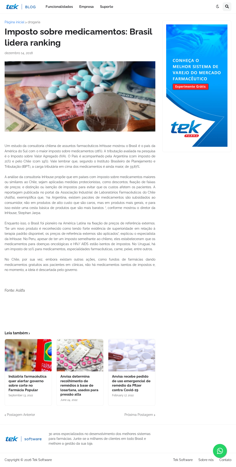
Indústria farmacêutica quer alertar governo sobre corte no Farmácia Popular (28, 383)
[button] (217, 6)
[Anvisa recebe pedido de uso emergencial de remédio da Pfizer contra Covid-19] (131, 355)
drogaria (34, 22)
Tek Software (42, 460)
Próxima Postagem (138, 415)
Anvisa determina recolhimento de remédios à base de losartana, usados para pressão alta (79, 385)
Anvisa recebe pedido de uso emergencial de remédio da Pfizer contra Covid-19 (131, 383)
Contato (225, 460)
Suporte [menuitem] (106, 7)
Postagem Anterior (21, 415)
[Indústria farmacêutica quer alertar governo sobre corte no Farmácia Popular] (28, 355)
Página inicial (14, 22)
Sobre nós (206, 460)
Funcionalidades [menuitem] (59, 7)
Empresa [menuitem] (86, 7)
